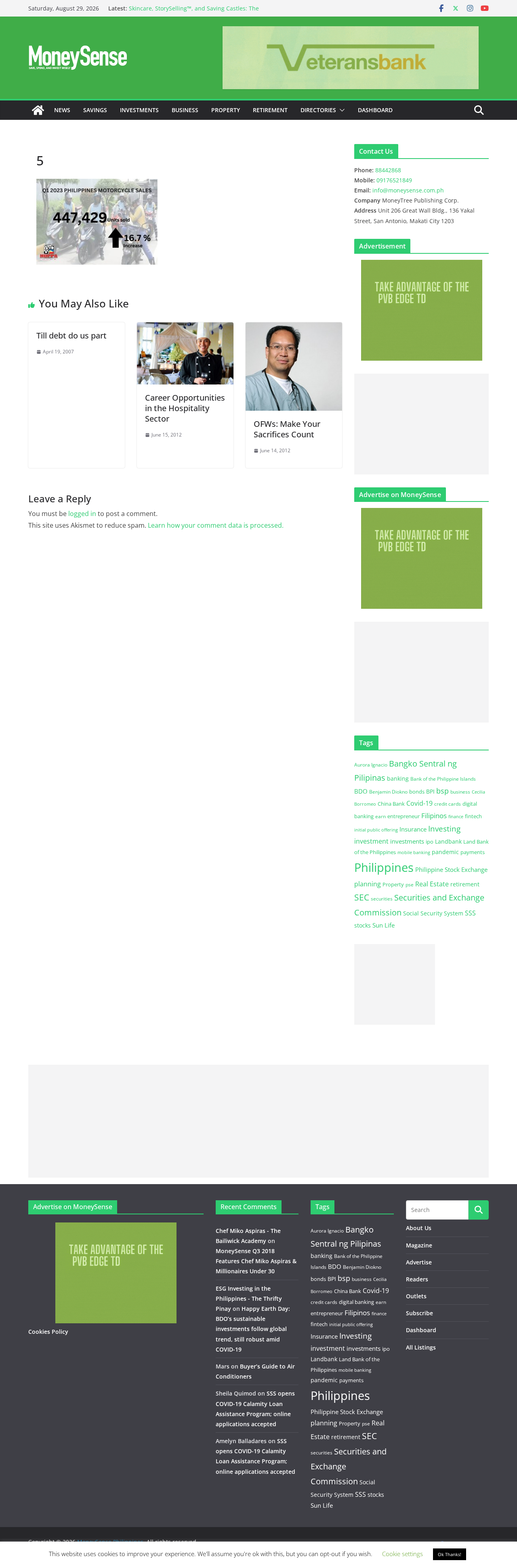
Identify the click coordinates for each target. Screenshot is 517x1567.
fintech (473, 816)
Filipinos (434, 815)
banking (398, 778)
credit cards (447, 803)
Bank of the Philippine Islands (443, 778)
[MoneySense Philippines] (38, 110)
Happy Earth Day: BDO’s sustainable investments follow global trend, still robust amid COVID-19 (253, 1329)
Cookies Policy (48, 1331)
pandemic (445, 852)
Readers (417, 1279)
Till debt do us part (71, 335)
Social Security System (433, 913)
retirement (464, 884)
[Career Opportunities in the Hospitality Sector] (185, 328)
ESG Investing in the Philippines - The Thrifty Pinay (249, 1298)
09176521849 (394, 180)
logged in (82, 513)
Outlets (416, 1296)
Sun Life (383, 925)
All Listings (421, 1347)
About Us (418, 1228)
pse (410, 884)
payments (472, 852)
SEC (361, 897)
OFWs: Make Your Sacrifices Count (287, 429)
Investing (444, 828)
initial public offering (376, 830)
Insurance (413, 829)
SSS (470, 913)
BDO (361, 791)
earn (380, 816)
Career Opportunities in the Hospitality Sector (185, 408)
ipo (429, 841)
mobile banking (413, 852)
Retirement (270, 110)
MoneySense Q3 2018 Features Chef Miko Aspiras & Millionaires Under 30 (256, 1261)
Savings (95, 110)
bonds (417, 791)
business (460, 791)
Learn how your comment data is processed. (216, 525)
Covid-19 (419, 803)
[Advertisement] (421, 424)
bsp (442, 791)
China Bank (391, 803)
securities (382, 898)
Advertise (419, 1262)
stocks (362, 925)
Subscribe (419, 1313)
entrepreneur (403, 816)
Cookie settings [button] (402, 1554)
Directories (318, 110)
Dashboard (375, 110)
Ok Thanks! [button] (449, 1554)
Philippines (384, 867)
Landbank (448, 841)
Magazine (419, 1245)
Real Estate (432, 884)
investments (407, 841)
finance (455, 816)
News (62, 110)
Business (185, 110)
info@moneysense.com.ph (408, 190)
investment (371, 841)
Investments (139, 110)
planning (367, 884)
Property (225, 110)
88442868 (388, 170)
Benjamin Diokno (388, 791)
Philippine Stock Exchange (451, 869)
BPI (430, 791)
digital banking (356, 1302)
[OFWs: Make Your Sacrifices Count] (294, 328)
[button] (340, 110)
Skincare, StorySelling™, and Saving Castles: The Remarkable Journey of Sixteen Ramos (194, 12)
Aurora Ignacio (370, 764)
